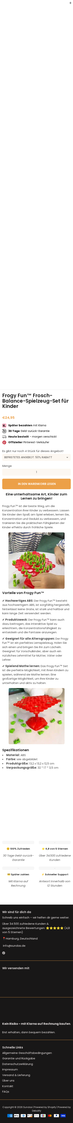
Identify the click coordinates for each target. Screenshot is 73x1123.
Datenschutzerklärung (17, 1064)
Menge (7, 466)
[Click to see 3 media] (30, 380)
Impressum (10, 1069)
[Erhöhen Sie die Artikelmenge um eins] (67, 472)
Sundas (27, 1107)
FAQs (5, 1092)
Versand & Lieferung (16, 1075)
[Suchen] (4, 6)
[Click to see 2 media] (19, 380)
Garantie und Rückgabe (18, 1058)
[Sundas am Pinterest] (3, 953)
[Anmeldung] (68, 6)
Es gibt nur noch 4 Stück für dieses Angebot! (32, 451)
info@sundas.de (13, 946)
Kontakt (7, 1086)
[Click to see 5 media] (54, 380)
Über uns (8, 1080)
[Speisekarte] (3, 6)
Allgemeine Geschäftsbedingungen (27, 1053)
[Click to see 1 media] (7, 380)
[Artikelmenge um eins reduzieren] (5, 472)
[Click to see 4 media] (42, 380)
